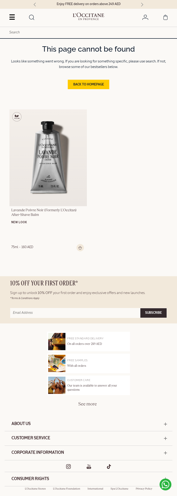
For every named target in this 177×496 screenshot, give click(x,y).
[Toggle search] (32, 17)
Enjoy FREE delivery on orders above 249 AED (89, 4)
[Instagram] (68, 466)
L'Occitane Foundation (66, 488)
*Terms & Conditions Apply (24, 298)
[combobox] (88, 32)
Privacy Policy (144, 488)
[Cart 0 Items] (165, 18)
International (95, 488)
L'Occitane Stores (35, 488)
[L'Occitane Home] (89, 16)
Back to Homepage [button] (88, 84)
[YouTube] (89, 466)
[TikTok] (109, 466)
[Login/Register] (145, 18)
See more (87, 404)
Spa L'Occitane (119, 488)
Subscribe (153, 312)
